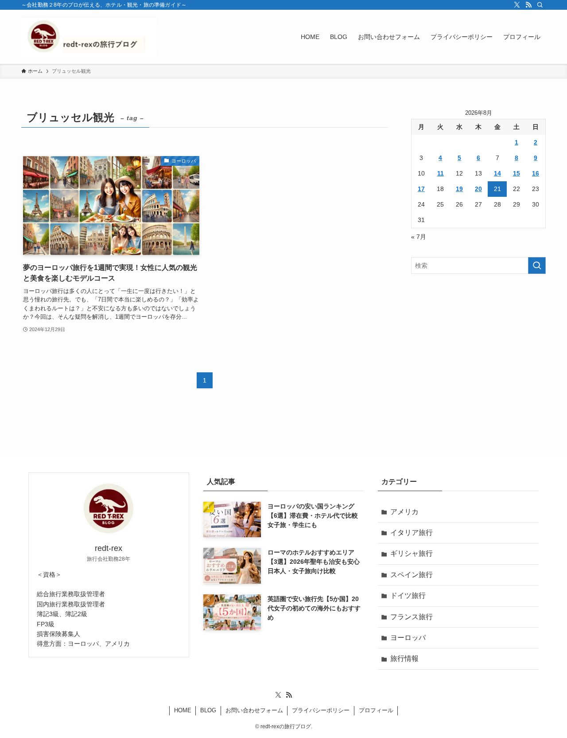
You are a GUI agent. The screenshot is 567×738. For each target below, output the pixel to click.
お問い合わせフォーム (254, 710)
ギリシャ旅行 (411, 553)
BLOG (208, 710)
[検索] (540, 5)
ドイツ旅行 (408, 595)
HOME (182, 710)
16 (535, 173)
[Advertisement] (478, 344)
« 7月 (418, 236)
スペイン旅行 (411, 574)
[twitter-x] (517, 5)
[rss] (528, 5)
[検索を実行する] (537, 265)
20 (478, 188)
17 (421, 188)
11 (440, 173)
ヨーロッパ (408, 637)
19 (459, 188)
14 (497, 173)
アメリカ (404, 511)
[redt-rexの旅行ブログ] (88, 37)
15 (516, 173)
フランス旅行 (411, 617)
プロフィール (376, 710)
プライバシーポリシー (321, 710)
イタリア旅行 (411, 532)
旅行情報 (404, 658)
